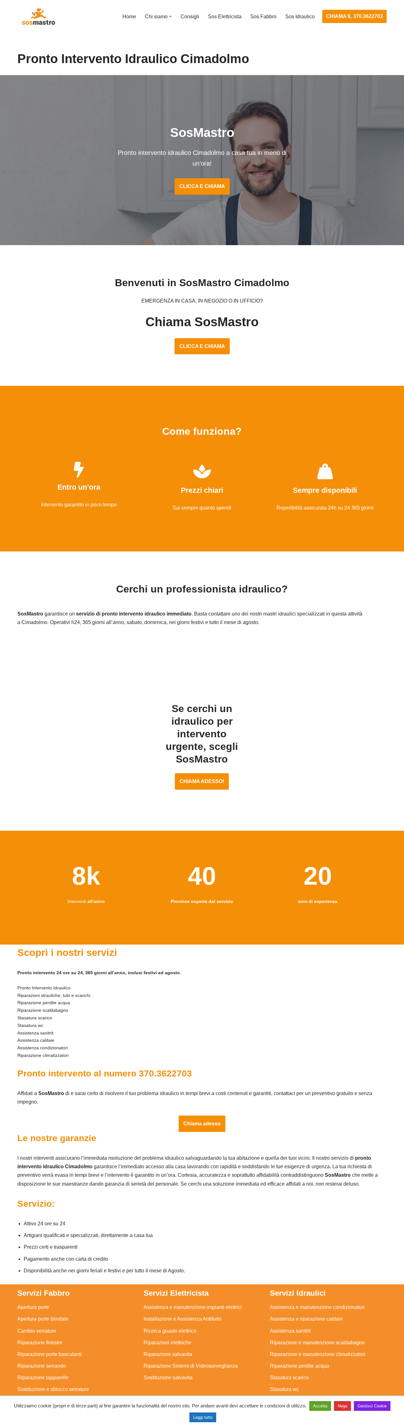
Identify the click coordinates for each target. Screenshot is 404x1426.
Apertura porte (33, 1307)
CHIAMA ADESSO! (202, 781)
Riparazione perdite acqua (299, 1366)
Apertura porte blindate (42, 1319)
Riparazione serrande (41, 1366)
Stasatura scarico (289, 1377)
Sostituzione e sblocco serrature (53, 1389)
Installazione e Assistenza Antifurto (182, 1319)
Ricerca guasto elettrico (170, 1331)
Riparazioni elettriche (167, 1342)
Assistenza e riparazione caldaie (306, 1319)
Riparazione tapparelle (42, 1377)
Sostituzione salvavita (168, 1377)
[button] (170, 16)
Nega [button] (342, 1406)
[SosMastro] (37, 16)
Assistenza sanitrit (290, 1331)
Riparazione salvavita (168, 1354)
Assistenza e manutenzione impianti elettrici (193, 1307)
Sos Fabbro (263, 16)
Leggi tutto (202, 1417)
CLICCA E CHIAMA (202, 186)
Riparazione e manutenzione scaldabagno (317, 1342)
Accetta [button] (320, 1406)
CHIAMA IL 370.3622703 (354, 16)
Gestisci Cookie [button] (372, 1406)
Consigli (190, 16)
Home (129, 16)
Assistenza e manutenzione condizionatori (317, 1307)
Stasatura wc (284, 1389)
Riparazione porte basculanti (49, 1354)
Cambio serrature (36, 1331)
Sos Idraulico (300, 16)
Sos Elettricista (224, 16)
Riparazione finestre (39, 1342)
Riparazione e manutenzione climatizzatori (317, 1354)
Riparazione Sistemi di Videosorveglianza (191, 1366)
